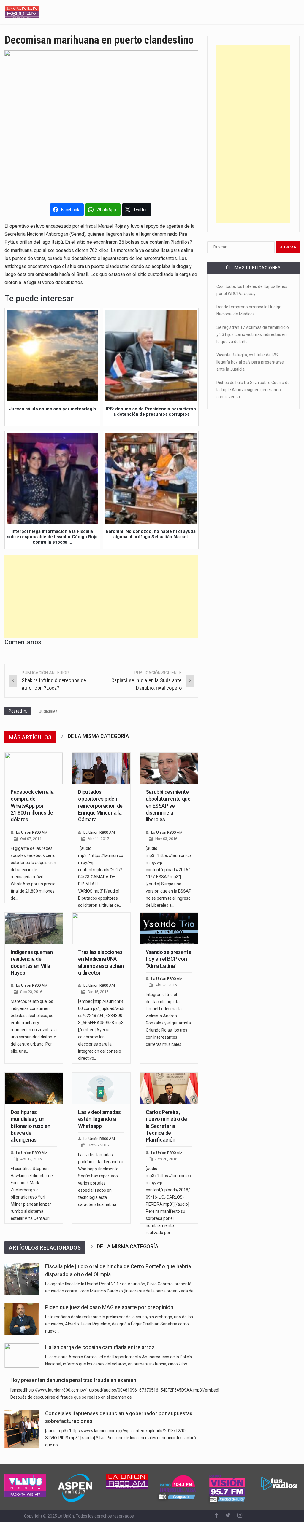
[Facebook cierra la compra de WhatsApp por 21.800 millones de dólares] (34, 768)
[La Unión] (22, 11)
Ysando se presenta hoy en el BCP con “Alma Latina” (168, 959)
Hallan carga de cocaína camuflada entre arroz (100, 1347)
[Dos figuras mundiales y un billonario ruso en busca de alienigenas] (34, 1088)
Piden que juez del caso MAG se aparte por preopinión (109, 1307)
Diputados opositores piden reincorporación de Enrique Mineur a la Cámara (100, 806)
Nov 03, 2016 (166, 838)
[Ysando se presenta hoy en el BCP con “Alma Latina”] (169, 928)
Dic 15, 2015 (98, 991)
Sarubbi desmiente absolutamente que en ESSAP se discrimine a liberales (168, 806)
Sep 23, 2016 (31, 991)
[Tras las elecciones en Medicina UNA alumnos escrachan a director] (101, 928)
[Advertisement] (101, 596)
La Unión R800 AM (32, 832)
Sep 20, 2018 (166, 1159)
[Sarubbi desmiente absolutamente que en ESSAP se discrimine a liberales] (169, 768)
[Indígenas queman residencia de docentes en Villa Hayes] (34, 928)
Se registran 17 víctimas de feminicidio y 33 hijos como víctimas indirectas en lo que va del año (252, 334)
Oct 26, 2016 (98, 1145)
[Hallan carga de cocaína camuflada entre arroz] (21, 1355)
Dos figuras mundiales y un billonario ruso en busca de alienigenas (30, 1126)
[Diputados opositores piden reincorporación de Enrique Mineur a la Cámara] (101, 768)
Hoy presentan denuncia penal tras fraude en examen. (73, 1380)
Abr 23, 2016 (166, 985)
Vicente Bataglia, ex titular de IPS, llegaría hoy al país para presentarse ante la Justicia (250, 362)
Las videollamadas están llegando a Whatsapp (99, 1119)
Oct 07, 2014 (30, 838)
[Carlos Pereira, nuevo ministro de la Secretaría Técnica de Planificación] (169, 1088)
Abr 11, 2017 (98, 838)
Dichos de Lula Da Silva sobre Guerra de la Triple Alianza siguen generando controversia (253, 389)
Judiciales (48, 711)
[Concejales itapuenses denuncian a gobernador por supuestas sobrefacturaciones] (21, 1429)
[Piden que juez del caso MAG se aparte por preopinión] (21, 1319)
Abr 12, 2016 (31, 1159)
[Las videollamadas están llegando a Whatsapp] (101, 1088)
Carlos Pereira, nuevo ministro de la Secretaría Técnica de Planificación (166, 1126)
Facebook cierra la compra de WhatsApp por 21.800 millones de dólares (32, 806)
